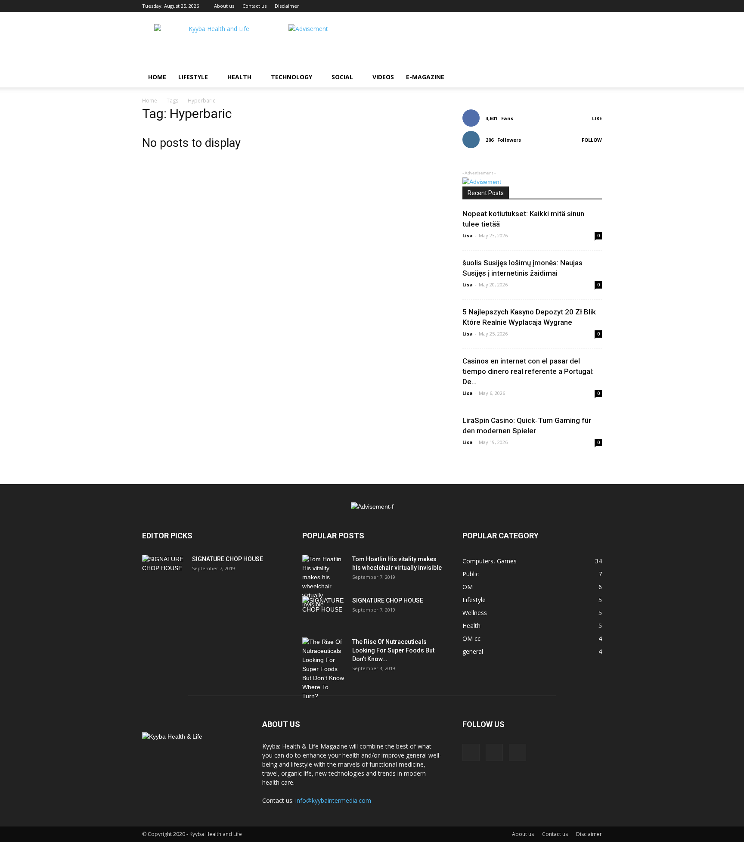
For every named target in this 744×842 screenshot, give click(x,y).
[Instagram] (494, 752)
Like (597, 118)
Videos (383, 77)
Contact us (254, 6)
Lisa (467, 235)
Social (342, 77)
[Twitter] (517, 752)
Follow (592, 140)
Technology (291, 77)
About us (224, 6)
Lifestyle (193, 77)
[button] (591, 78)
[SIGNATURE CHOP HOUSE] (163, 570)
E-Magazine (425, 77)
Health (239, 77)
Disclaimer (287, 6)
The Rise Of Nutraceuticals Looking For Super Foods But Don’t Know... (393, 650)
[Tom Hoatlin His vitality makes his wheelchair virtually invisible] (323, 582)
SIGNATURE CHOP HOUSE (227, 559)
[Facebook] (471, 752)
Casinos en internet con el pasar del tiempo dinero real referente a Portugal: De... (528, 371)
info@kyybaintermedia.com (333, 800)
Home (157, 77)
